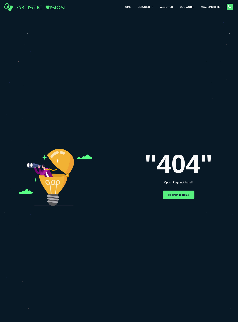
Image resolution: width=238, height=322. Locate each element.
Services (144, 7)
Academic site (210, 7)
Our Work (187, 7)
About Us (166, 7)
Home (127, 7)
